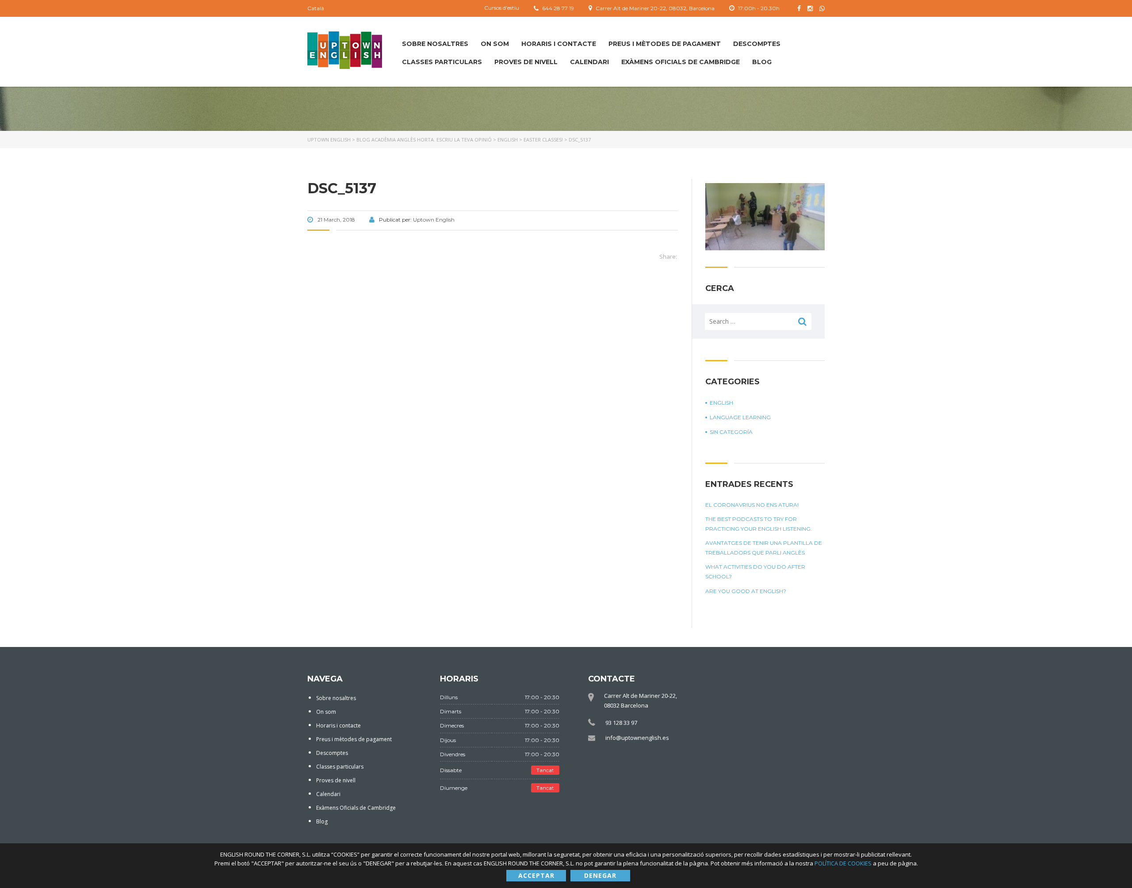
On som (495, 44)
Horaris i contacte (558, 44)
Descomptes (756, 44)
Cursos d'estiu (501, 7)
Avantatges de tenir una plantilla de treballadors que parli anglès (763, 548)
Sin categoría (731, 432)
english (721, 402)
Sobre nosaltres (435, 44)
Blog (762, 62)
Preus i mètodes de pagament (664, 44)
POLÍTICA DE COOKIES (844, 863)
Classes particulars (442, 62)
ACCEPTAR (536, 875)
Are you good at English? (745, 591)
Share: (668, 256)
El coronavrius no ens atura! (752, 504)
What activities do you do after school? (755, 571)
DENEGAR (600, 875)
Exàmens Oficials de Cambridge (680, 62)
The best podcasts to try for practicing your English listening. (758, 524)
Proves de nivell (526, 62)
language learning (740, 417)
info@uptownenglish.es (637, 738)
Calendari (589, 62)
